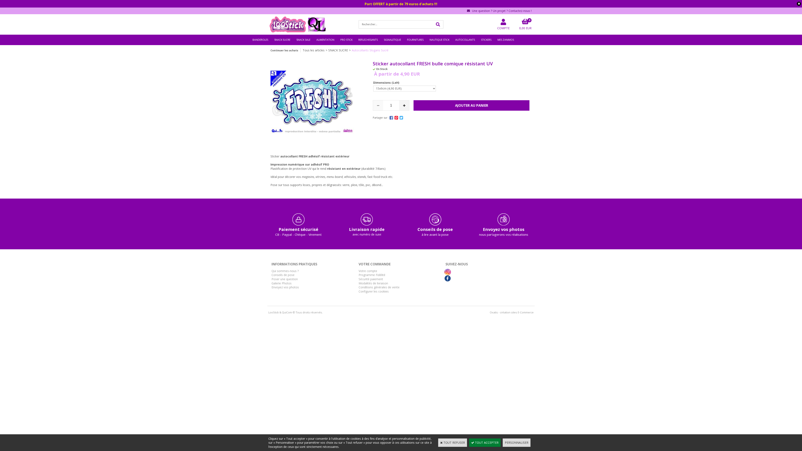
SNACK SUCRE (282, 40)
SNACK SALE (303, 40)
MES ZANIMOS (505, 40)
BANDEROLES (260, 40)
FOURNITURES (415, 40)
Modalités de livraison (373, 283)
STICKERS (486, 40)
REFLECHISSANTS (368, 40)
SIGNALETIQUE (392, 40)
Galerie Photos (282, 283)
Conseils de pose (283, 275)
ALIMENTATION (325, 40)
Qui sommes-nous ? (285, 271)
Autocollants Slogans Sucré (370, 50)
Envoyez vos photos (285, 287)
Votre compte (368, 271)
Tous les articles (314, 50)
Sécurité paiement (371, 279)
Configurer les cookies (374, 291)
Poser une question (285, 279)
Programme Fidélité (372, 275)
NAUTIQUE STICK (439, 40)
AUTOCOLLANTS (465, 40)
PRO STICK (346, 40)
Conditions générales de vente (379, 287)
